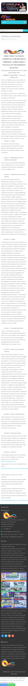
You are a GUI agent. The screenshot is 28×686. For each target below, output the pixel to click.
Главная (3, 39)
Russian (23, 12)
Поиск (25, 30)
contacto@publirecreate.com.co (11, 531)
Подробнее (4, 684)
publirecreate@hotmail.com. (8, 461)
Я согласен (11, 684)
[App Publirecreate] (14, 6)
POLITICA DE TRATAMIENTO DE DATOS (12, 537)
